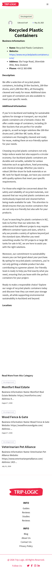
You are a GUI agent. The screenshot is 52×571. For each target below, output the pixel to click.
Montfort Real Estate (16, 387)
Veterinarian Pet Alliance (19, 447)
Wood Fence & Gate (15, 417)
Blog (26, 533)
